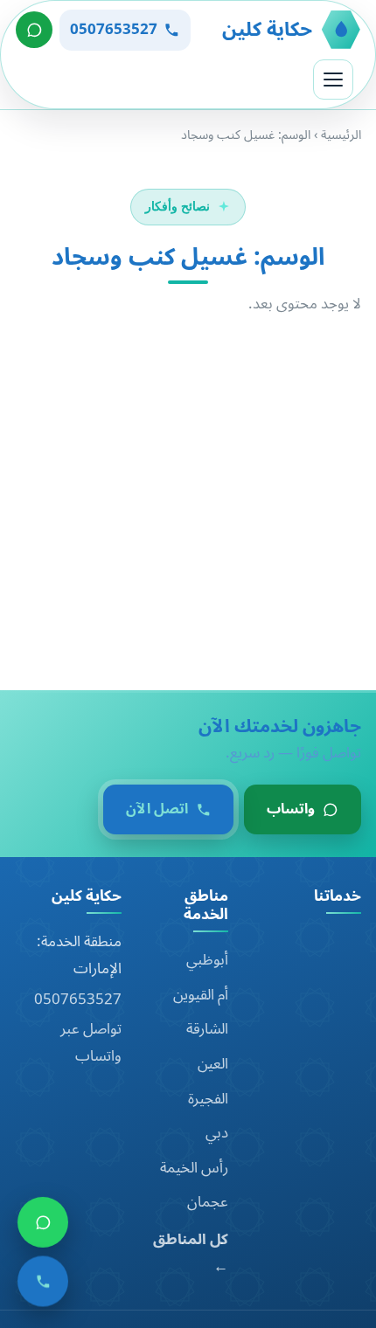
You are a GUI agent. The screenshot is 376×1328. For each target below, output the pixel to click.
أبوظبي (207, 960)
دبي (216, 1133)
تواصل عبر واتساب (91, 1042)
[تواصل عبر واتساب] (34, 29)
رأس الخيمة (194, 1168)
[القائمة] (333, 79)
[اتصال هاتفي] (42, 1285)
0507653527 (78, 999)
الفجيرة (208, 1099)
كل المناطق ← (190, 1253)
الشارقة (207, 1029)
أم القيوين (200, 995)
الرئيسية (341, 135)
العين (213, 1064)
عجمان (207, 1202)
